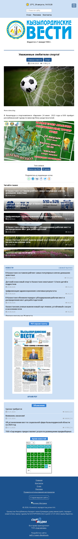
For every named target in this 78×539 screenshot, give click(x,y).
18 (32, 462)
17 (29, 462)
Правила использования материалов (39, 492)
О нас (28, 15)
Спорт (47, 60)
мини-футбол (34, 169)
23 (50, 462)
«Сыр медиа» (40, 528)
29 (46, 466)
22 (46, 462)
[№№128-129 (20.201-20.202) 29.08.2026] (32, 360)
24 (29, 466)
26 (36, 466)
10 (29, 458)
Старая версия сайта (39, 497)
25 (32, 466)
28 (43, 466)
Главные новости (35, 60)
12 (36, 458)
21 (43, 462)
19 (36, 462)
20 (39, 462)
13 (39, 458)
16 (50, 458)
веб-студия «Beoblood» (39, 535)
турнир (47, 169)
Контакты (47, 15)
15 (46, 458)
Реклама (37, 15)
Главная (39, 480)
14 (43, 458)
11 (32, 458)
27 (39, 466)
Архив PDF (32, 396)
